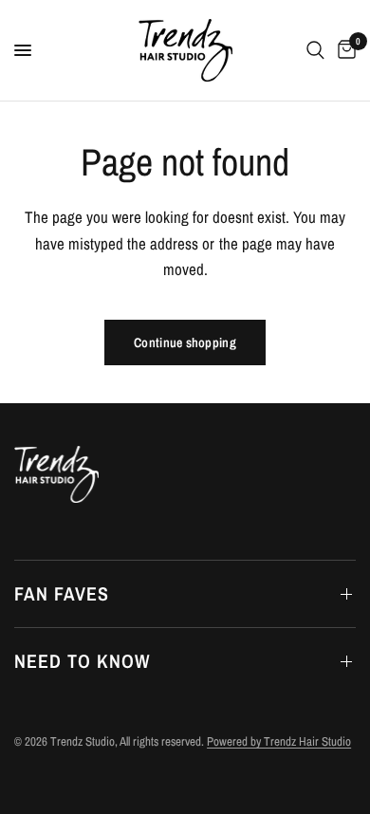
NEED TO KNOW (82, 661)
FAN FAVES (61, 593)
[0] (343, 50)
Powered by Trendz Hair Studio (279, 741)
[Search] (315, 50)
